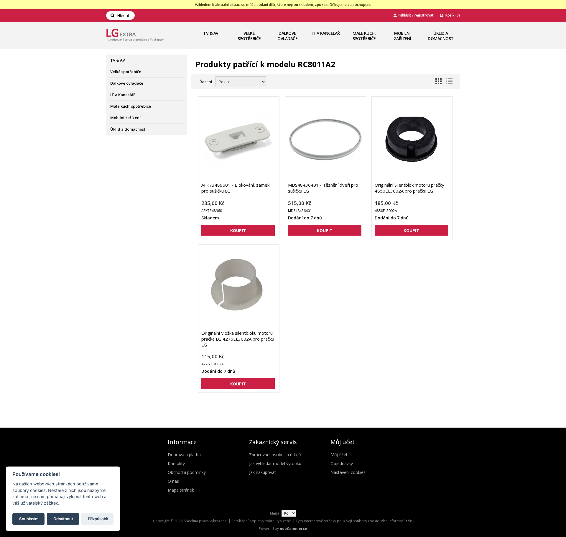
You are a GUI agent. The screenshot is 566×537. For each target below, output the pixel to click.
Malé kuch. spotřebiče (364, 35)
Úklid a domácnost (441, 35)
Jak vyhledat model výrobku (275, 463)
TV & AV (210, 33)
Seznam (449, 81)
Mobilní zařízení (402, 35)
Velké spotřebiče (249, 35)
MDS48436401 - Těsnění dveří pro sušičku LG (323, 188)
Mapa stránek (181, 490)
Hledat (122, 15)
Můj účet (339, 454)
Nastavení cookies (348, 472)
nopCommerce (293, 528)
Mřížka (438, 81)
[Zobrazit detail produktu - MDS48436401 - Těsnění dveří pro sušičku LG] (325, 139)
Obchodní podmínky (187, 472)
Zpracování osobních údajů (275, 454)
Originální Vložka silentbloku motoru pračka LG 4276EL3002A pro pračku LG (237, 339)
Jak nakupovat (262, 472)
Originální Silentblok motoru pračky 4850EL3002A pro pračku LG (409, 188)
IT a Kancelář (326, 33)
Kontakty (176, 463)
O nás (173, 481)
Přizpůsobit (98, 518)
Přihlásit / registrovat (415, 15)
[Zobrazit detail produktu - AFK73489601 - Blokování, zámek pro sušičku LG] (238, 139)
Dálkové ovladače (287, 35)
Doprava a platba (184, 454)
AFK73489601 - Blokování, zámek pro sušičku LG (235, 188)
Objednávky (341, 463)
